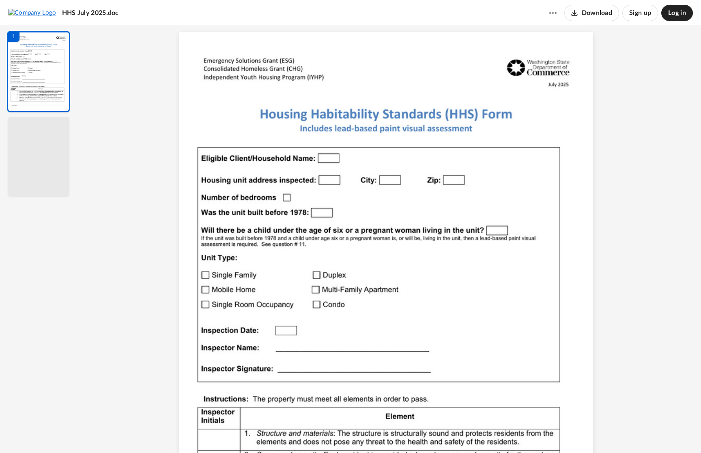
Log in (677, 13)
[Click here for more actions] (553, 13)
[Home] (32, 13)
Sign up (640, 13)
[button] (38, 71)
